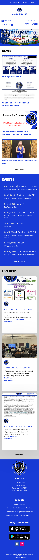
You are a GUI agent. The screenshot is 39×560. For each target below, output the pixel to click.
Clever (24, 3)
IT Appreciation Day (11, 246)
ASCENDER (14, 3)
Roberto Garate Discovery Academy (20, 508)
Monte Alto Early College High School (19, 515)
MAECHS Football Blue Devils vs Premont (19, 255)
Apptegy (23, 557)
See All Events (19, 261)
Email (32, 3)
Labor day (7, 226)
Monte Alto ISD (19, 504)
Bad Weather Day (10, 207)
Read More (20, 319)
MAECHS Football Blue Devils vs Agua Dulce (20, 189)
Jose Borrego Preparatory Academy (19, 512)
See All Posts (19, 454)
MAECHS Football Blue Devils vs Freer (18, 198)
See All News (19, 169)
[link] (32, 21)
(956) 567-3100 (21, 491)
